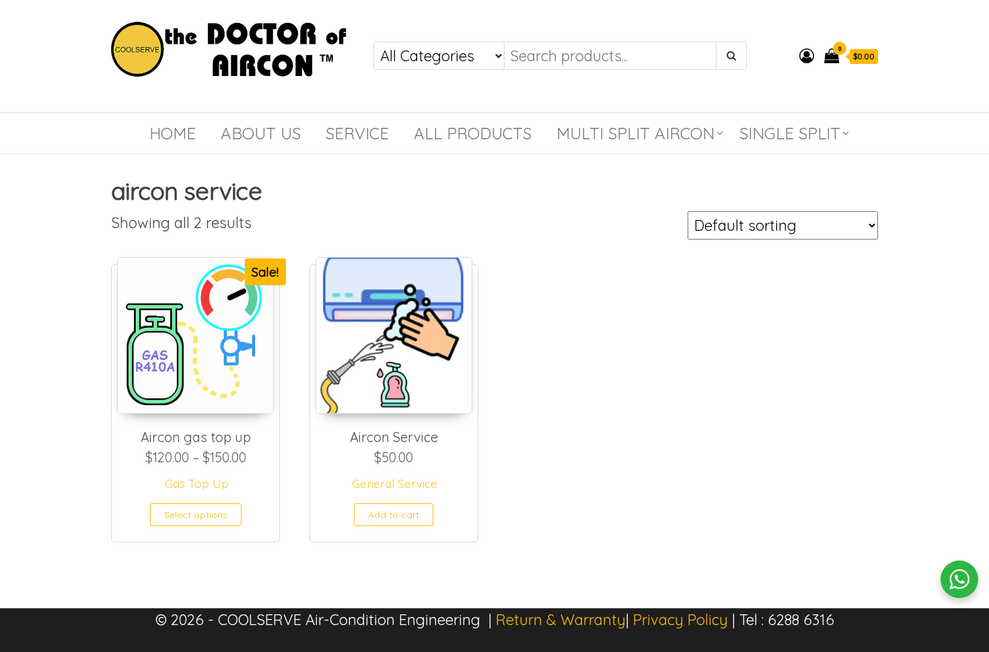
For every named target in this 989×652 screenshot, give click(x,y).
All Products (473, 133)
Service (357, 133)
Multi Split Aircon (635, 133)
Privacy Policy (680, 619)
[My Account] (806, 55)
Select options (195, 515)
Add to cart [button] (393, 515)
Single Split (789, 133)
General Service (394, 483)
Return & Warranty (561, 619)
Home (172, 133)
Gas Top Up (197, 483)
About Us (261, 133)
